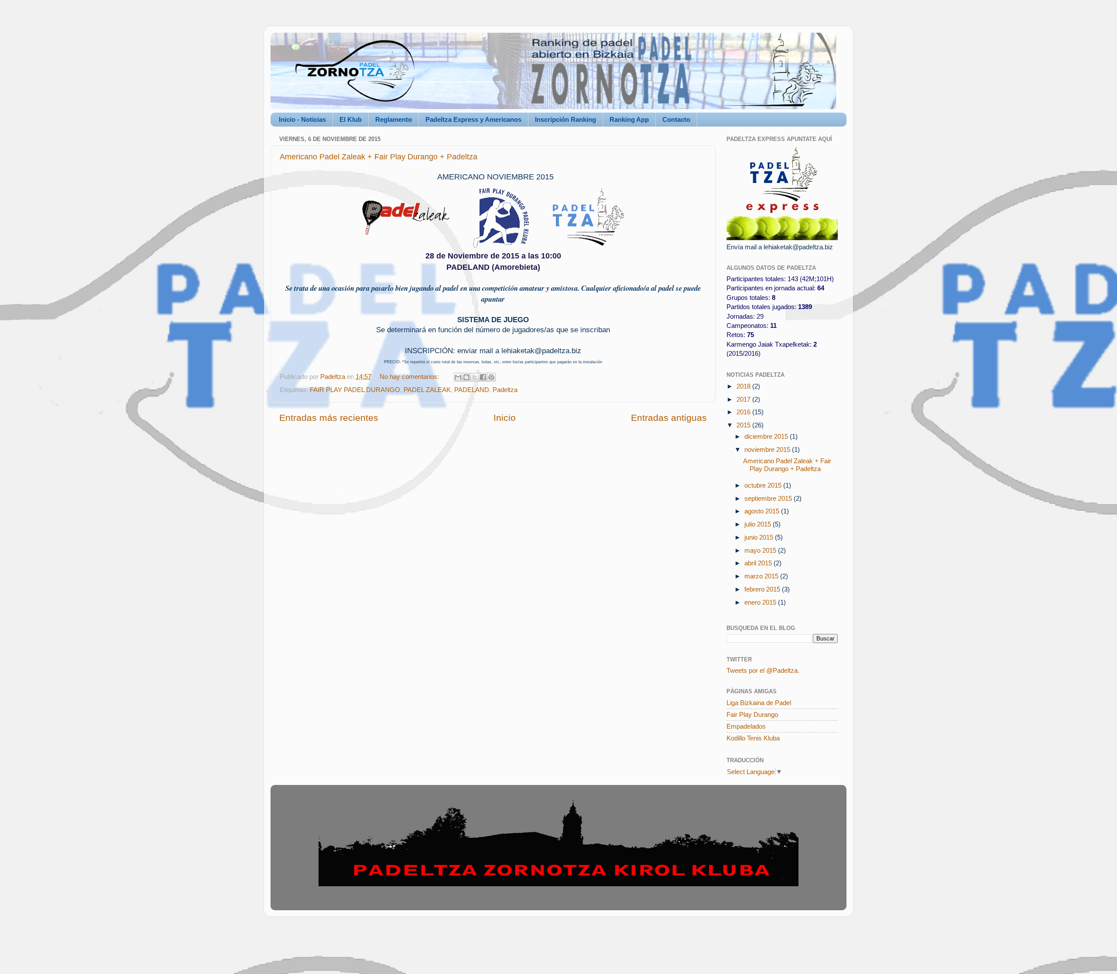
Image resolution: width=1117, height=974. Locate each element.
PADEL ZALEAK (427, 389)
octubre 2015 (763, 485)
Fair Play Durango (752, 714)
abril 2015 (759, 563)
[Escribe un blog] (466, 377)
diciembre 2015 (767, 436)
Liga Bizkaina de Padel (758, 702)
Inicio (504, 418)
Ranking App (629, 119)
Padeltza (505, 389)
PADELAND (471, 389)
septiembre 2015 (769, 498)
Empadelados (746, 726)
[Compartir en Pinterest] (491, 377)
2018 (744, 386)
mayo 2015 (761, 550)
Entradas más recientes (328, 418)
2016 (744, 412)
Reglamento (393, 119)
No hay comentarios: (410, 376)
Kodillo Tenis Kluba (753, 738)
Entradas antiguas (669, 418)
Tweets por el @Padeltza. (762, 670)
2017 (744, 399)
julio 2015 (758, 524)
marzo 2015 (762, 576)
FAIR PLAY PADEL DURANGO (355, 389)
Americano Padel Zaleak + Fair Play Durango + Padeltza (378, 156)
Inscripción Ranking (565, 119)
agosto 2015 (762, 511)
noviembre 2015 (768, 449)
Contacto (676, 119)
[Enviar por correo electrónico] (458, 377)
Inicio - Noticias (302, 119)
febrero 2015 (763, 589)
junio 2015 (759, 537)
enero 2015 (761, 602)
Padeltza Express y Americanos (473, 119)
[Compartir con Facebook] (483, 377)
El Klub (350, 119)
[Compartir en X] (474, 377)
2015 (744, 425)
